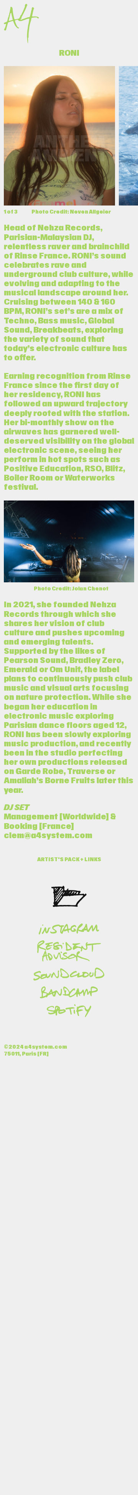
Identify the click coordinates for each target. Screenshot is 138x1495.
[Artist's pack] (69, 896)
